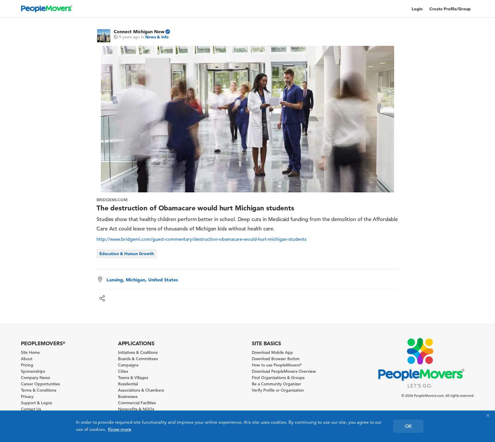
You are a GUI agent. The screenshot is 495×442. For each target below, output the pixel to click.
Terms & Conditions (38, 390)
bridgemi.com (112, 199)
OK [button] (408, 426)
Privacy (27, 396)
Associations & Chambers (141, 390)
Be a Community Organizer (276, 383)
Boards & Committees (138, 358)
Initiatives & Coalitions (138, 352)
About (26, 358)
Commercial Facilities (137, 402)
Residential (128, 383)
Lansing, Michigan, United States (142, 280)
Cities (123, 371)
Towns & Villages (133, 377)
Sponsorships (33, 371)
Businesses (128, 396)
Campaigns (128, 365)
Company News (35, 377)
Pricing (27, 365)
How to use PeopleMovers (277, 365)
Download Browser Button (276, 358)
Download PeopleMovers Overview (284, 371)
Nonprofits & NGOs (136, 409)
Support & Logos (36, 402)
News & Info (157, 37)
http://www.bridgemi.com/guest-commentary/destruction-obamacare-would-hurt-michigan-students (202, 239)
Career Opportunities (40, 383)
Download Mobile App (272, 352)
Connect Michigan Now (139, 31)
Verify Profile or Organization (278, 390)
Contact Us (31, 409)
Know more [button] (119, 429)
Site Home (30, 352)
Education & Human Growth (126, 253)
